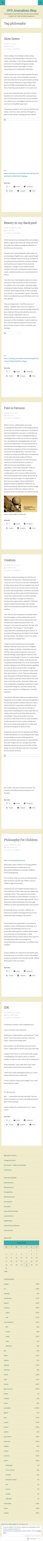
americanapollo (9, 1182)
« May (6, 1271)
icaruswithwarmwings (11, 1211)
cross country (10, 1470)
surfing (8, 1494)
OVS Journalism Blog (21, 10)
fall (5, 1351)
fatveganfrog (8, 1192)
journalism (7, 1408)
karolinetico (11, 847)
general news (8, 1389)
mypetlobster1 (9, 1216)
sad (7, 1317)
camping (6, 1293)
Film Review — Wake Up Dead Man (15, 1165)
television (9, 1346)
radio (7, 1341)
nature (6, 1422)
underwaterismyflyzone (11, 1225)
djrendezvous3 (8, 1187)
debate (6, 1303)
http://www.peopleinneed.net (14, 860)
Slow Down (12, 39)
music (7, 1336)
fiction (6, 1374)
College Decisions (10, 1160)
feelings (6, 1365)
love (5, 1417)
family (6, 1355)
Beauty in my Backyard (20, 223)
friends (6, 1384)
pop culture (7, 1436)
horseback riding (11, 1479)
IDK (6, 1007)
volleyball (9, 1499)
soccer (8, 1489)
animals (6, 1284)
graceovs (10, 46)
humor (6, 1403)
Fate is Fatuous (14, 408)
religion (6, 1446)
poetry (6, 1427)
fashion (6, 1360)
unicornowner (12, 1015)
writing (6, 1513)
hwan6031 (7, 1206)
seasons (6, 1456)
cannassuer (11, 568)
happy (8, 1312)
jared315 (10, 415)
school (6, 1451)
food (5, 1379)
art (5, 1289)
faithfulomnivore (9, 1197)
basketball (9, 1465)
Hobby (6, 1394)
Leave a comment (13, 49)
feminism (7, 1370)
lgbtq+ (6, 1413)
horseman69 (8, 1201)
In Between (8, 1170)
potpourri (7, 1441)
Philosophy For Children (20, 840)
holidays (6, 1398)
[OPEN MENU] (2, 2)
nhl (7, 1484)
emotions (7, 1308)
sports (6, 1460)
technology (7, 1503)
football (8, 1475)
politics (6, 1432)
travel (6, 1508)
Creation (10, 560)
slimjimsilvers (8, 1221)
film (7, 1327)
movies (8, 1331)
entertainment (8, 1322)
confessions (8, 1298)
